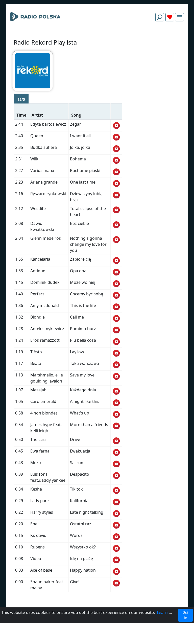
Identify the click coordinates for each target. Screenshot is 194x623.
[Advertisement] (97, 37)
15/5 (21, 99)
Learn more (168, 612)
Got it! (185, 615)
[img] (179, 17)
